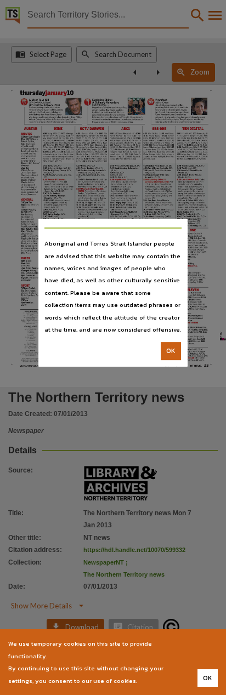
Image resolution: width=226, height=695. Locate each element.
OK (171, 351)
